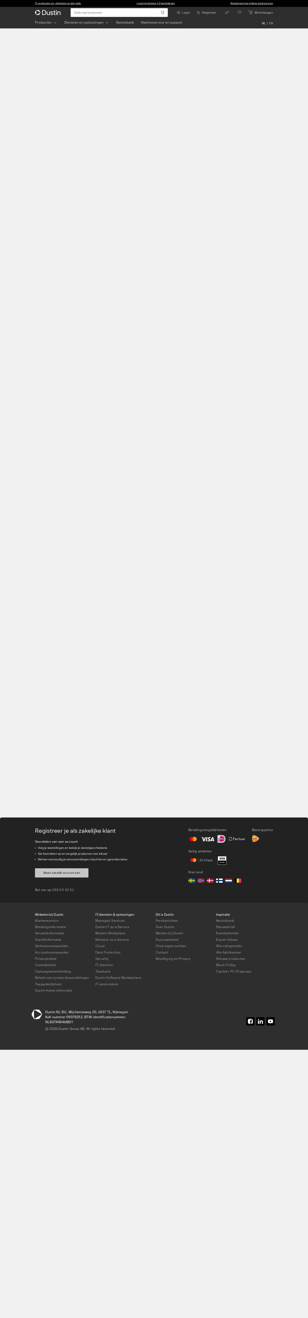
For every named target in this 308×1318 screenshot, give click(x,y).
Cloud (100, 946)
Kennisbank (125, 22)
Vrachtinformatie (48, 940)
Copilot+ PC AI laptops (233, 971)
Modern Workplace (110, 933)
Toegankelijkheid (48, 984)
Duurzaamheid (167, 940)
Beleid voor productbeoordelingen (62, 978)
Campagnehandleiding (53, 971)
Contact (162, 952)
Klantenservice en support (161, 22)
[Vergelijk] (227, 12)
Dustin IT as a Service (112, 927)
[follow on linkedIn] (260, 1021)
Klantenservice (46, 921)
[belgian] (237, 881)
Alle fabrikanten (228, 952)
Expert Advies (227, 940)
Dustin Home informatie (53, 990)
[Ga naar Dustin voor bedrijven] (48, 12)
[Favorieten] (239, 12)
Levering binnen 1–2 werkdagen (156, 3)
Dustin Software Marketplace (118, 978)
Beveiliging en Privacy (173, 959)
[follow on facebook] (250, 1021)
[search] (162, 12)
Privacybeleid (46, 959)
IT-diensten (104, 965)
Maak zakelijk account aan (61, 873)
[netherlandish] (228, 881)
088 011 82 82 (63, 890)
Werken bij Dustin (169, 933)
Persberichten (167, 921)
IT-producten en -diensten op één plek (58, 3)
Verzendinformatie (49, 933)
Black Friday (226, 965)
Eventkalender (227, 933)
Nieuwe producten (230, 959)
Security (102, 959)
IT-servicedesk (106, 984)
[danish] (210, 881)
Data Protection (107, 952)
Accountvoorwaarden (52, 952)
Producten (43, 22)
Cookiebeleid (45, 965)
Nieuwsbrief (225, 927)
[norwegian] (201, 881)
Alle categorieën (229, 946)
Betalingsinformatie (50, 927)
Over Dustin (165, 927)
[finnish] (219, 881)
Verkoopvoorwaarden (52, 946)
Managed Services (110, 921)
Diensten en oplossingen (84, 22)
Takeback (103, 971)
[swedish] (191, 881)
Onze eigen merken (171, 946)
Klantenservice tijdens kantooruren (251, 3)
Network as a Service (112, 940)
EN (271, 23)
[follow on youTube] (270, 1021)
